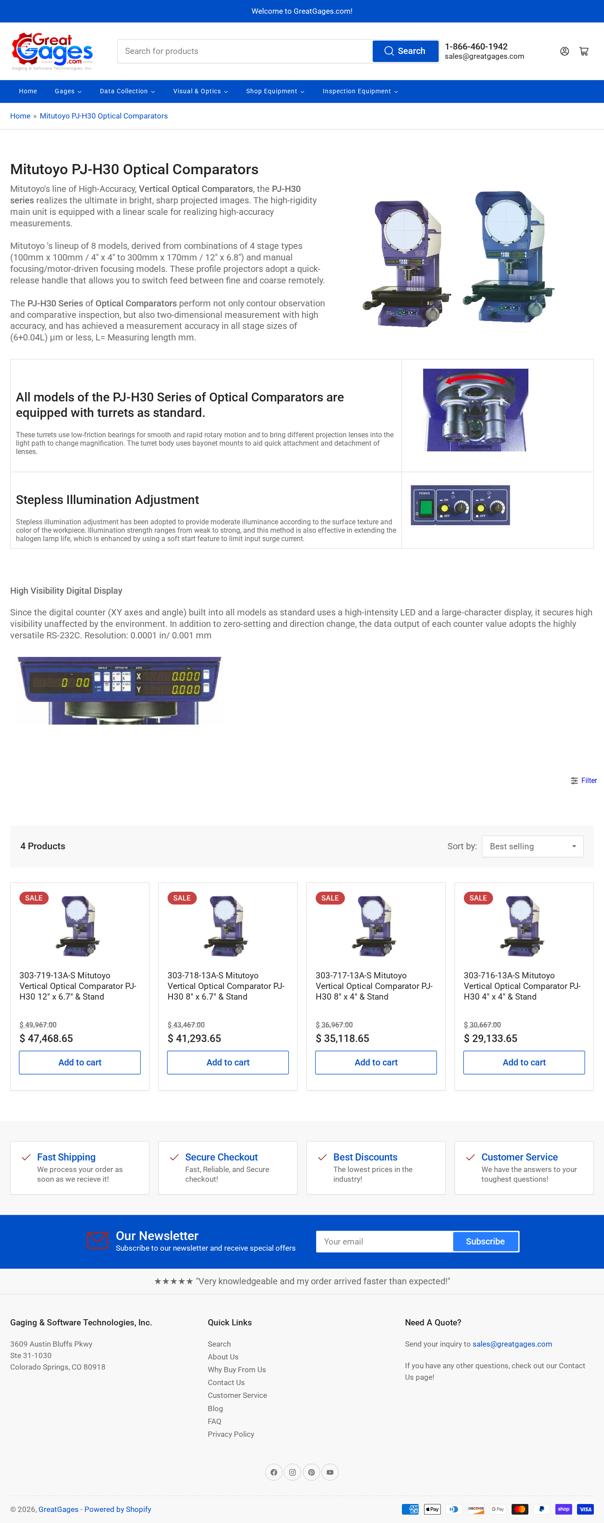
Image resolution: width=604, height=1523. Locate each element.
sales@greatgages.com (484, 56)
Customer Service (237, 1395)
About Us (223, 1356)
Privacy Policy (231, 1434)
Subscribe (485, 1242)
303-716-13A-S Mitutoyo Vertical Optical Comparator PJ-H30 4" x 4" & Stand (522, 986)
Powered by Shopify (117, 1509)
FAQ (215, 1421)
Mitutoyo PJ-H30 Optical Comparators (104, 115)
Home (20, 115)
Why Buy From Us (237, 1369)
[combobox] (278, 51)
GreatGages (58, 1509)
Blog (215, 1408)
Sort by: (462, 846)
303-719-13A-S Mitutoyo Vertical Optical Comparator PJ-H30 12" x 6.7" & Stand (77, 986)
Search (411, 51)
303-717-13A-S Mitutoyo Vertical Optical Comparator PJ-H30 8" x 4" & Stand (374, 986)
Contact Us (226, 1382)
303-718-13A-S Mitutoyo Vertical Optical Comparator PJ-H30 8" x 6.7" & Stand (226, 986)
